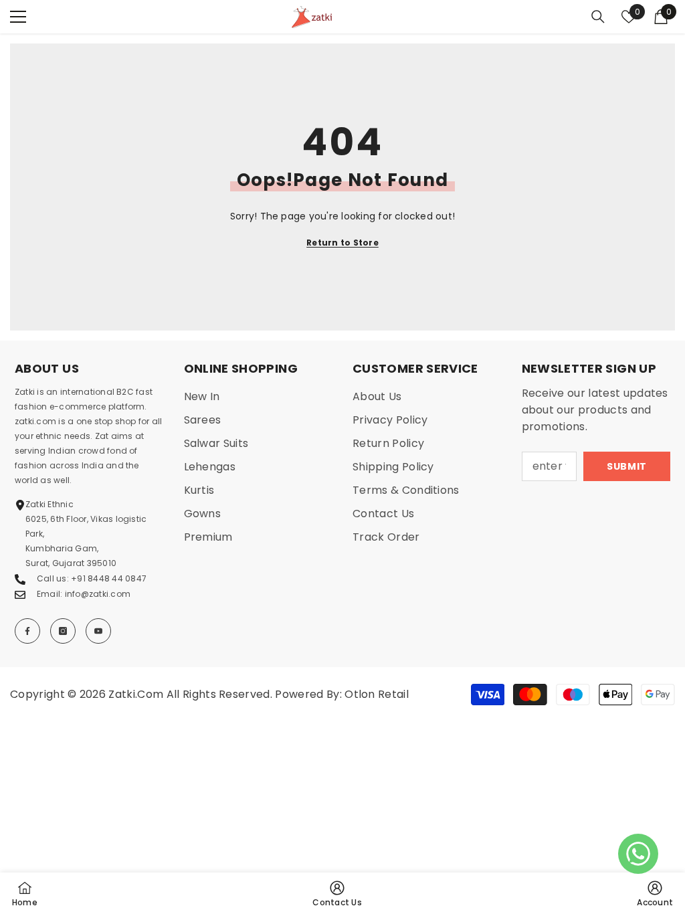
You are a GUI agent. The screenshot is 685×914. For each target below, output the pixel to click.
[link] (654, 893)
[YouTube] (98, 631)
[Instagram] (63, 631)
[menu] (18, 17)
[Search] (598, 17)
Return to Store (342, 242)
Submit (627, 466)
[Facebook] (27, 631)
